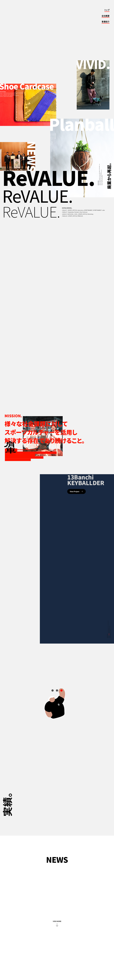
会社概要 (105, 16)
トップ (106, 10)
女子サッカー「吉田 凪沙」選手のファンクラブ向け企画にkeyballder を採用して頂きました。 (55, 885)
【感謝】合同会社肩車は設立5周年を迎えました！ (38, 877)
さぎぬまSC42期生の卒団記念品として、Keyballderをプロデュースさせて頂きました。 (53, 912)
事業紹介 (105, 22)
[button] (52, 690)
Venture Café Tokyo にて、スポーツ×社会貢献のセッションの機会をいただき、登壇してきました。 (56, 894)
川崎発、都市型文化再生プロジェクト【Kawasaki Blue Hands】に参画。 (47, 904)
